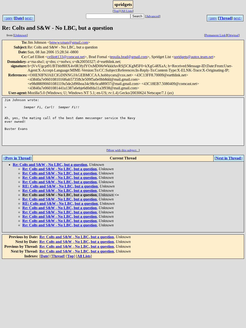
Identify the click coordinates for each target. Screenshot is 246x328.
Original (233, 35)
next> (29, 18)
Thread (225, 18)
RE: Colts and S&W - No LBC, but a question (60, 186)
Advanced (152, 16)
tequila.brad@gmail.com (128, 57)
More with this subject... (123, 150)
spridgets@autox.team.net (193, 57)
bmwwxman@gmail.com (68, 42)
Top (116, 11)
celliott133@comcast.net (66, 57)
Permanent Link (215, 35)
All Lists (126, 11)
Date (19, 18)
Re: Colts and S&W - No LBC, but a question (50, 165)
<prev (8, 18)
